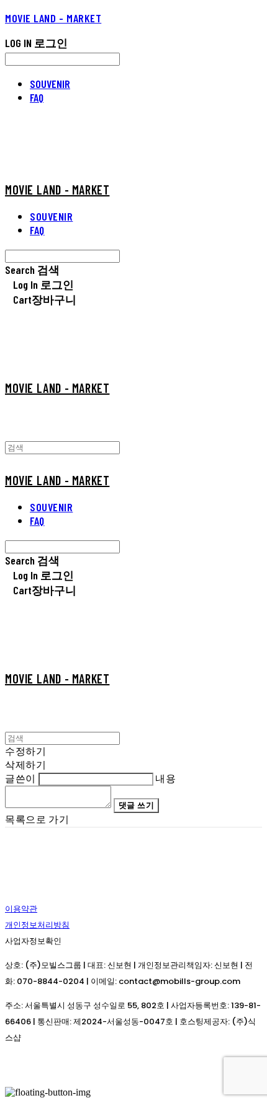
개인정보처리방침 (37, 925)
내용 (165, 778)
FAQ (36, 97)
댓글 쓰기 (137, 805)
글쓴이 (20, 778)
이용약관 (21, 909)
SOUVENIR (50, 83)
